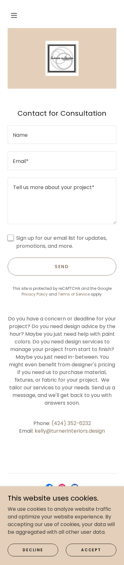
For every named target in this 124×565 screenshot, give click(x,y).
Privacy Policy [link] (35, 294)
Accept (91, 549)
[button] (14, 15)
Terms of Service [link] (74, 294)
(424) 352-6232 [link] (71, 423)
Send (62, 266)
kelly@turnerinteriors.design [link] (70, 431)
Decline (33, 549)
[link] (62, 58)
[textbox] (62, 134)
